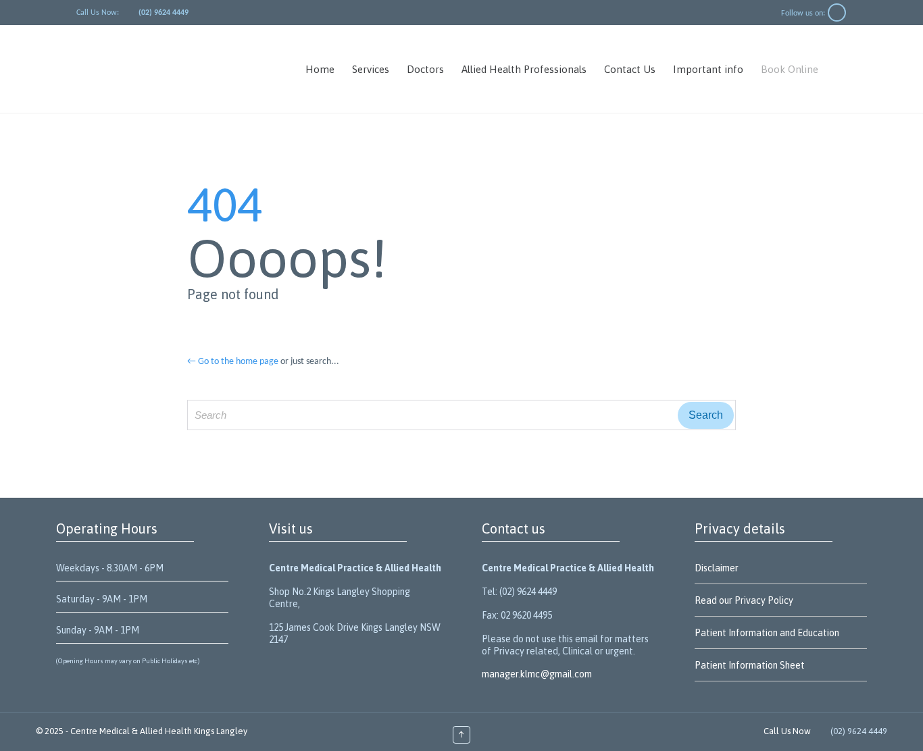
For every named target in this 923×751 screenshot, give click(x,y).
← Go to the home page (232, 362)
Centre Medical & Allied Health (131, 731)
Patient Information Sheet (750, 665)
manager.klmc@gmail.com (537, 674)
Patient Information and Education (767, 632)
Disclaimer (717, 568)
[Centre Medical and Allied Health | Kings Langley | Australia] (177, 69)
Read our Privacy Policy (744, 600)
